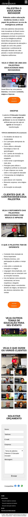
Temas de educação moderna (9, 505)
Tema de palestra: (12, 453)
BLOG (2, 508)
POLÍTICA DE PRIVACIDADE (8, 510)
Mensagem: (9, 459)
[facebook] (15, 486)
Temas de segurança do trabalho (9, 503)
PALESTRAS (4, 498)
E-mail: (7, 439)
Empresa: (8, 444)
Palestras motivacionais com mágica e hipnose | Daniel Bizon (9, 3)
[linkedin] (18, 486)
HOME (2, 495)
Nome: (7, 429)
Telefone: (8, 434)
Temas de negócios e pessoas (9, 500)
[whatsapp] (22, 486)
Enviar (14, 476)
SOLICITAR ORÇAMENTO (14, 100)
